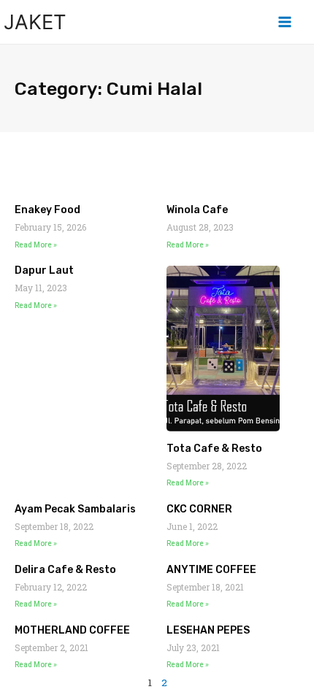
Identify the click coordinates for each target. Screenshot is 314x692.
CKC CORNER (199, 509)
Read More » (36, 245)
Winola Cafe (197, 210)
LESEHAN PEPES (208, 630)
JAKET (35, 21)
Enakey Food (47, 210)
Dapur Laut (44, 270)
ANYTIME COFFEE (211, 570)
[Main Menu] (285, 22)
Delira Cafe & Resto (65, 570)
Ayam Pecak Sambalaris (75, 509)
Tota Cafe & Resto (214, 448)
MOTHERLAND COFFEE (72, 630)
